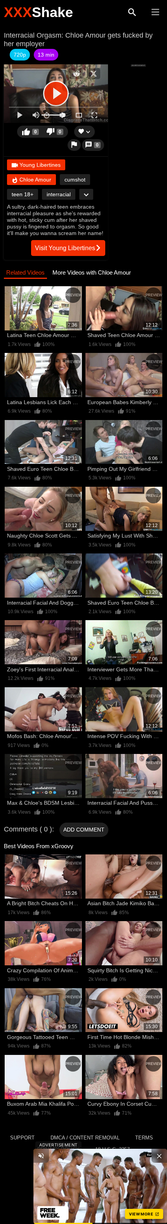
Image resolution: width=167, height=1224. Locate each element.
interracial (59, 194)
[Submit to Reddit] (76, 73)
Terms (144, 1138)
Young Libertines (39, 165)
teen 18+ (22, 194)
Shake (38, 12)
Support (22, 1138)
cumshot (74, 179)
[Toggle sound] (41, 1156)
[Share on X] (93, 73)
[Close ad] (159, 1156)
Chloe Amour (34, 179)
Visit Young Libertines (65, 248)
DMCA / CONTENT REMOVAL (85, 1138)
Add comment (83, 829)
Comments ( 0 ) (28, 829)
